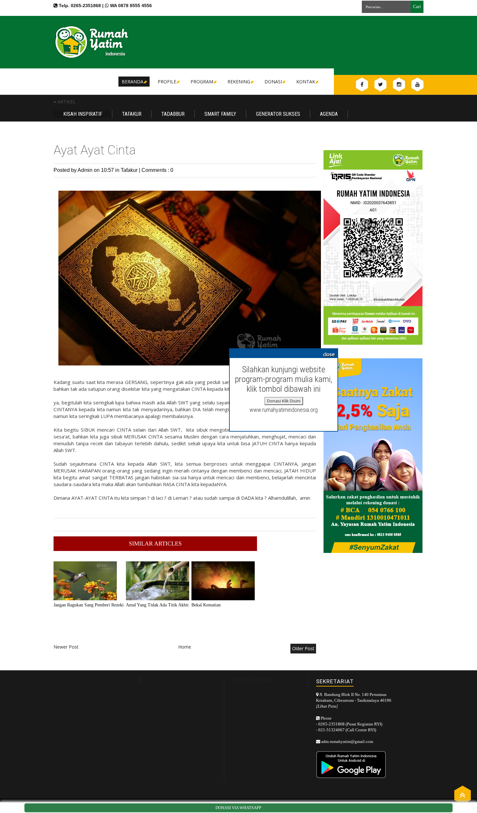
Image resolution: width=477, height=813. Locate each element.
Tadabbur (173, 114)
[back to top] (462, 794)
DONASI (273, 81)
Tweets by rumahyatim (252, 679)
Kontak (305, 81)
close (329, 354)
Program (201, 81)
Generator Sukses (278, 114)
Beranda (132, 81)
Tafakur (131, 114)
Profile (167, 81)
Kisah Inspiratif (82, 114)
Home (184, 647)
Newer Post (66, 647)
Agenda (329, 114)
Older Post (303, 648)
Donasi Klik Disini (283, 401)
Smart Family (220, 114)
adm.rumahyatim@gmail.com (347, 741)
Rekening (238, 81)
